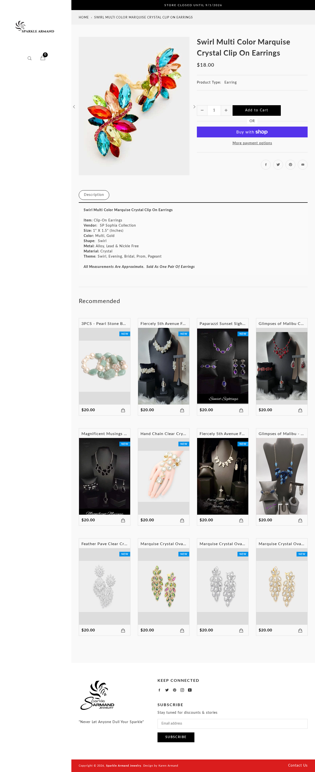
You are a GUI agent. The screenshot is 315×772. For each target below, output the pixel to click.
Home (84, 17)
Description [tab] (94, 195)
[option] (134, 106)
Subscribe (176, 737)
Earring (230, 82)
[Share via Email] (303, 165)
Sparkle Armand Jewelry (123, 765)
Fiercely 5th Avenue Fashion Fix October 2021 (245, 434)
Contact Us (298, 765)
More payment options (252, 143)
